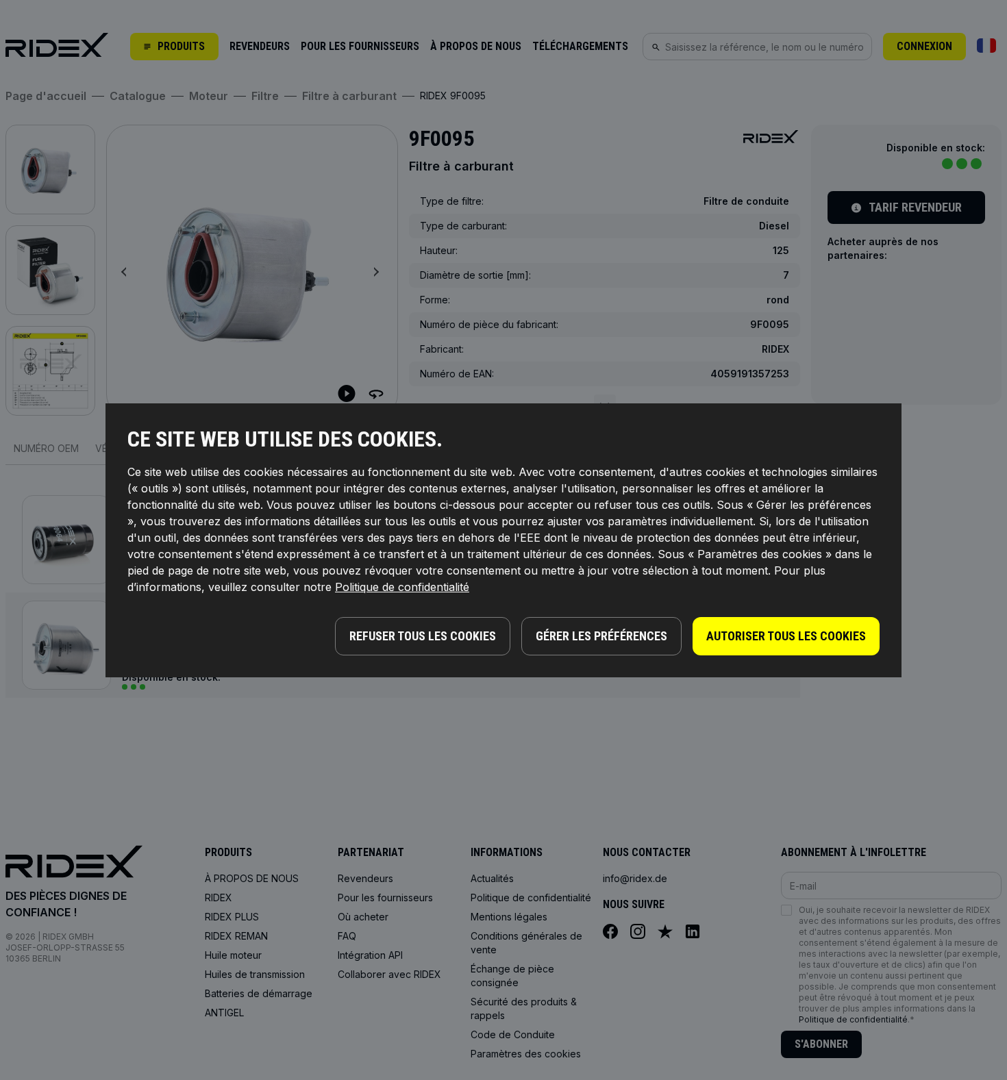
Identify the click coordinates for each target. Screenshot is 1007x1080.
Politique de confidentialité (402, 587)
